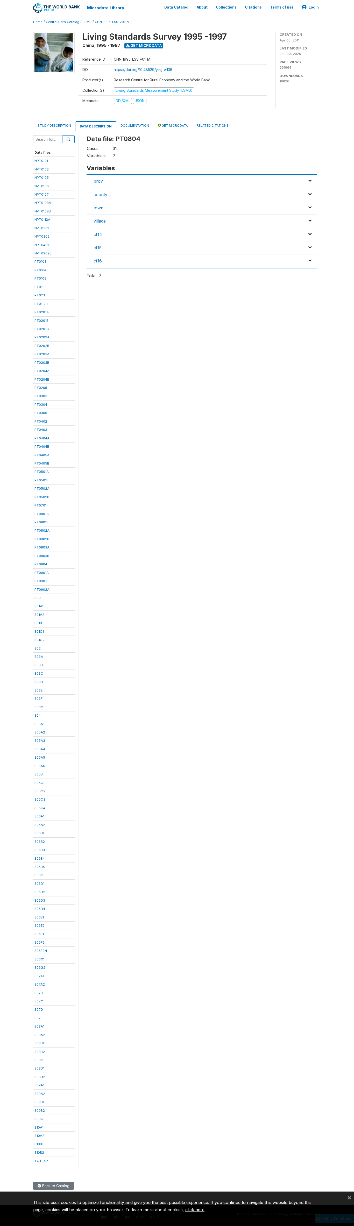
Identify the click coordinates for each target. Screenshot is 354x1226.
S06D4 (39, 909)
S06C (38, 875)
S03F (38, 698)
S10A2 (39, 1136)
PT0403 (40, 429)
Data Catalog (176, 7)
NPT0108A (42, 203)
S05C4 (39, 808)
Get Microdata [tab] (174, 125)
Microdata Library (105, 7)
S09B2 (39, 1110)
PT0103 (40, 261)
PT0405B (41, 463)
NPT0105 (41, 177)
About (202, 7)
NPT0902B (43, 253)
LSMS (87, 22)
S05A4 (39, 749)
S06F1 (39, 934)
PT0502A (41, 488)
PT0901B (41, 581)
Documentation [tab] (135, 125)
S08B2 (39, 1052)
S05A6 (39, 766)
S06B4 (39, 858)
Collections (226, 7)
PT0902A (41, 589)
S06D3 (39, 900)
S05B (38, 774)
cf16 (98, 260)
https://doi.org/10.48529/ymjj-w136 (143, 69)
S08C (38, 1060)
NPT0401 (41, 245)
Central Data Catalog (62, 22)
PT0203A (41, 354)
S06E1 (39, 917)
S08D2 (39, 1077)
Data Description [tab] (96, 126)
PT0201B (41, 320)
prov (98, 181)
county (100, 194)
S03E (38, 690)
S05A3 (39, 740)
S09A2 (39, 1094)
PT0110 (40, 287)
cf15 (98, 247)
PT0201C (41, 329)
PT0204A (41, 371)
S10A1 (39, 1127)
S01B (38, 623)
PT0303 (40, 396)
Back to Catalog (55, 1186)
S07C (38, 1001)
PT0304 (40, 404)
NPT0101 (41, 161)
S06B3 (39, 850)
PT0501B (41, 480)
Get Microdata (146, 45)
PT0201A (41, 312)
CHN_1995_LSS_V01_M (112, 22)
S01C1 (39, 631)
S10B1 (38, 1144)
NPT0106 (41, 186)
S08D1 (39, 1068)
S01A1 (39, 606)
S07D (38, 1009)
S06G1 (39, 959)
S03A (38, 656)
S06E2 (39, 925)
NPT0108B (42, 211)
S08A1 (39, 1026)
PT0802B (41, 539)
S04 (37, 715)
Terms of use (282, 7)
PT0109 (40, 278)
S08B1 (39, 1043)
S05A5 (39, 757)
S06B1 (39, 833)
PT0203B (41, 362)
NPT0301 (41, 228)
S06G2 (39, 967)
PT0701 (40, 505)
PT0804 (40, 564)
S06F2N (40, 951)
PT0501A (41, 471)
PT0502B (41, 497)
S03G (38, 707)
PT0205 (40, 388)
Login (314, 7)
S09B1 (39, 1102)
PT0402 (40, 421)
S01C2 (39, 640)
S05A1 (39, 724)
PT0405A (41, 455)
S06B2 (39, 841)
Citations (253, 7)
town (98, 207)
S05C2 (39, 791)
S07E (38, 1018)
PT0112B (41, 304)
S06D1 (39, 883)
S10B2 (39, 1152)
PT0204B (41, 379)
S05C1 (39, 783)
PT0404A (41, 438)
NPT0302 (41, 236)
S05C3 (39, 799)
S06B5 (39, 867)
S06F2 (39, 942)
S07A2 (39, 984)
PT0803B (41, 556)
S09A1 (39, 1085)
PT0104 (40, 270)
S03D (38, 682)
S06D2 (39, 892)
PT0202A (41, 337)
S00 (37, 598)
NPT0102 (41, 169)
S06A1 (39, 816)
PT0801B (41, 522)
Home (38, 22)
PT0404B (41, 446)
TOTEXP (41, 1161)
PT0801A (41, 514)
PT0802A (41, 530)
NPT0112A (42, 219)
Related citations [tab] (213, 125)
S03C (38, 673)
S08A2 (39, 1035)
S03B (38, 665)
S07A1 (39, 976)
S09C (38, 1119)
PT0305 (40, 413)
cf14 (98, 234)
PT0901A (41, 573)
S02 (37, 648)
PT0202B (41, 346)
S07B (38, 993)
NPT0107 (41, 194)
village (100, 221)
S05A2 (39, 732)
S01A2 (39, 614)
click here (194, 1209)
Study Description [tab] (54, 125)
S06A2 (39, 825)
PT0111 (39, 295)
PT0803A (41, 547)
